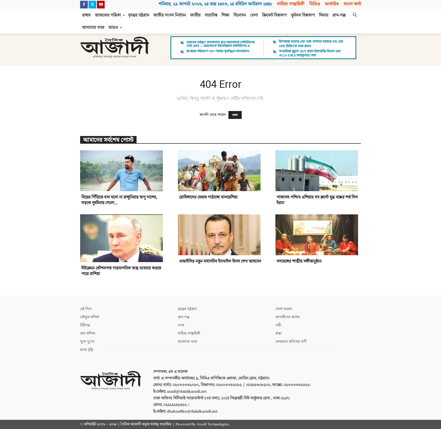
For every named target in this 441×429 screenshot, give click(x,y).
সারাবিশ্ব (211, 15)
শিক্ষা (225, 15)
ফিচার (323, 15)
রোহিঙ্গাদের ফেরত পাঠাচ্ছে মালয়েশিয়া (208, 197)
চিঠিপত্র (85, 325)
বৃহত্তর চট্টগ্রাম (138, 15)
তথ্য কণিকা (87, 333)
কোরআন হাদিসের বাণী (291, 341)
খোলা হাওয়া (283, 309)
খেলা (254, 15)
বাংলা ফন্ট (352, 4)
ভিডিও (314, 4)
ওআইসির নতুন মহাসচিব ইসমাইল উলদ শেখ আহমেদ (220, 261)
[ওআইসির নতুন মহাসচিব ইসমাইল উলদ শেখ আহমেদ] (220, 234)
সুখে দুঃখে (87, 341)
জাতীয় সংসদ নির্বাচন (169, 15)
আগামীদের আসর (287, 317)
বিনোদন (240, 15)
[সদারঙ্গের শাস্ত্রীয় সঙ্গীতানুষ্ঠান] (318, 234)
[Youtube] (101, 4)
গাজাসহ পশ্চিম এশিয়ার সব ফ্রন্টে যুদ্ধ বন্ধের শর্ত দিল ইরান (317, 200)
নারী (278, 325)
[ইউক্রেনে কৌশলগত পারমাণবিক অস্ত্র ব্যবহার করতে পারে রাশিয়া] (123, 238)
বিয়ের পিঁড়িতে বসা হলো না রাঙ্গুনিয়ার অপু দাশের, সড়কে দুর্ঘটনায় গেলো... (119, 200)
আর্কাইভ (332, 4)
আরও (113, 27)
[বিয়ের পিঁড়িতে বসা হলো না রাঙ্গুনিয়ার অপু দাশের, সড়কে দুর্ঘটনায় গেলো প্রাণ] (123, 170)
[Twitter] (92, 4)
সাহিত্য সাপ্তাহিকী (290, 4)
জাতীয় (195, 15)
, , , (215, 4)
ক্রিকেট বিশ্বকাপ (274, 15)
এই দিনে (86, 309)
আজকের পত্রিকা (108, 15)
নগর (181, 325)
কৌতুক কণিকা (89, 317)
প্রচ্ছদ (86, 15)
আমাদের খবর (93, 27)
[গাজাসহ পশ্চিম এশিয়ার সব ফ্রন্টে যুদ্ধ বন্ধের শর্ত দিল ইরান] (318, 170)
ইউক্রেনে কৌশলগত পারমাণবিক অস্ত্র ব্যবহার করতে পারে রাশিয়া (121, 271)
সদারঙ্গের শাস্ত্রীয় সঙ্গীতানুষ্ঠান (299, 261)
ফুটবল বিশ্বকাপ (303, 15)
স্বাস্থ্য (278, 333)
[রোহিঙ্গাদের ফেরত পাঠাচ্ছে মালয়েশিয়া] (220, 170)
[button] (355, 15)
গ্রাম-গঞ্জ (339, 15)
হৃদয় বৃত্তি (86, 349)
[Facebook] (84, 4)
